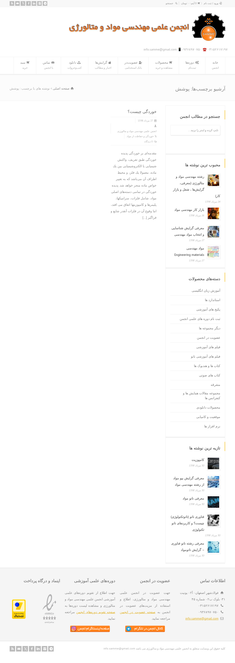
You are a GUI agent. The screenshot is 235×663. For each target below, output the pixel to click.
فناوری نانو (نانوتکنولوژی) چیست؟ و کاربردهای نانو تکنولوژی (187, 523)
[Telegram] (45, 3)
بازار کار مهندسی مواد (189, 210)
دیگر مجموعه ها (209, 328)
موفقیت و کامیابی (208, 417)
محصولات (163, 64)
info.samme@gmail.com (201, 618)
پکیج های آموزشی (208, 309)
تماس (48, 64)
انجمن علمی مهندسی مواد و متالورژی (137, 131)
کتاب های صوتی (209, 375)
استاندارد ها (212, 300)
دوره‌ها (190, 64)
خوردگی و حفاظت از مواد (140, 136)
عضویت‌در (133, 64)
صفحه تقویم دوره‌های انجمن (95, 612)
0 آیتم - (189, 3)
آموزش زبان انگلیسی (206, 290)
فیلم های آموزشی (208, 347)
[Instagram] (39, 3)
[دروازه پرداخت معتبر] (19, 618)
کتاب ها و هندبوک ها (207, 366)
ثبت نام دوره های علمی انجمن (200, 319)
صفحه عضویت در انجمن (137, 612)
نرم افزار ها (212, 426)
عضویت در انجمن (208, 338)
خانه (215, 64)
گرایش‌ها (103, 64)
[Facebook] (28, 3)
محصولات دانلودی (208, 407)
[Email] (17, 3)
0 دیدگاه (148, 141)
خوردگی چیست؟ (142, 111)
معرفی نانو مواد (193, 498)
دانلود (74, 64)
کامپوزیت (198, 460)
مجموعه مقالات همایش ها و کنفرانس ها (201, 395)
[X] (23, 3)
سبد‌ (24, 64)
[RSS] (12, 3)
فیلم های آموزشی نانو (205, 356)
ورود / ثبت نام (211, 3)
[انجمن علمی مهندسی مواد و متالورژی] (147, 40)
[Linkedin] (34, 3)
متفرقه (215, 385)
